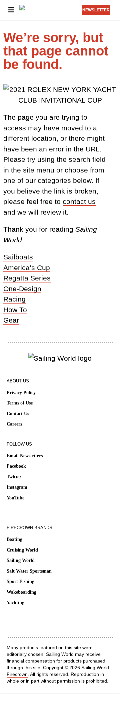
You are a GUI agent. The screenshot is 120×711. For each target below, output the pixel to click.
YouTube (15, 497)
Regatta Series (27, 278)
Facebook (16, 466)
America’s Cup (26, 267)
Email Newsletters (25, 455)
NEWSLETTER (96, 10)
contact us (79, 201)
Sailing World (21, 560)
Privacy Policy (21, 392)
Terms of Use (20, 402)
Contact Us (18, 413)
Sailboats (18, 257)
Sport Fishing (20, 581)
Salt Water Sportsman (29, 571)
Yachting (15, 602)
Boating (14, 539)
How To (15, 310)
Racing (14, 299)
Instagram (17, 487)
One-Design (22, 288)
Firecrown (17, 674)
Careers (14, 424)
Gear (11, 320)
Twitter (14, 476)
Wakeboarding (21, 592)
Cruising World (22, 550)
